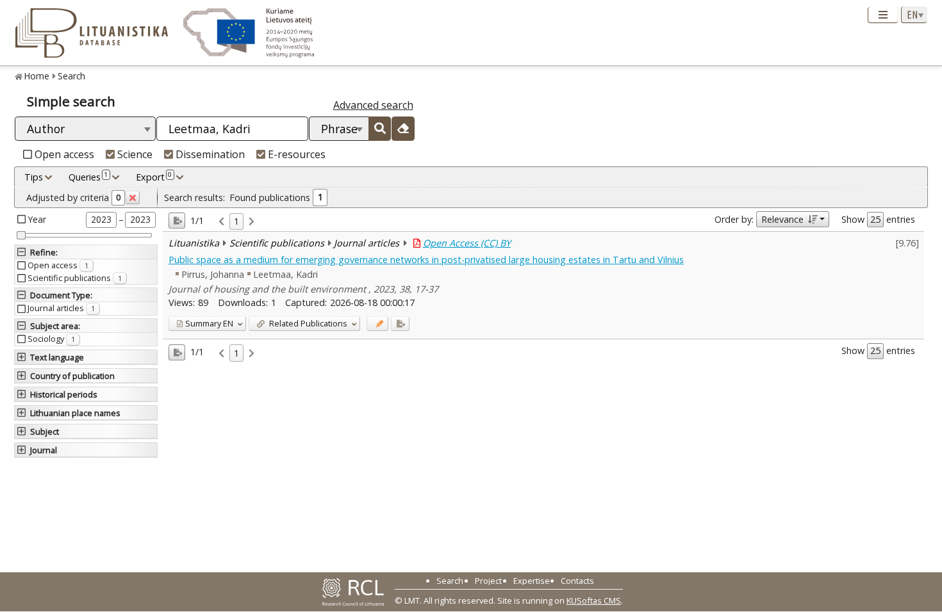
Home (36, 76)
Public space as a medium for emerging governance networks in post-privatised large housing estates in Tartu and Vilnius (426, 260)
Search (71, 76)
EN (209, 323)
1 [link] (236, 221)
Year (37, 219)
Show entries (878, 219)
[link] (221, 222)
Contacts (577, 580)
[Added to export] (400, 323)
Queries (88, 176)
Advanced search (373, 105)
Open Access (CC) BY (467, 243)
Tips (33, 177)
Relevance (782, 219)
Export (154, 176)
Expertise (531, 580)
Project (488, 580)
